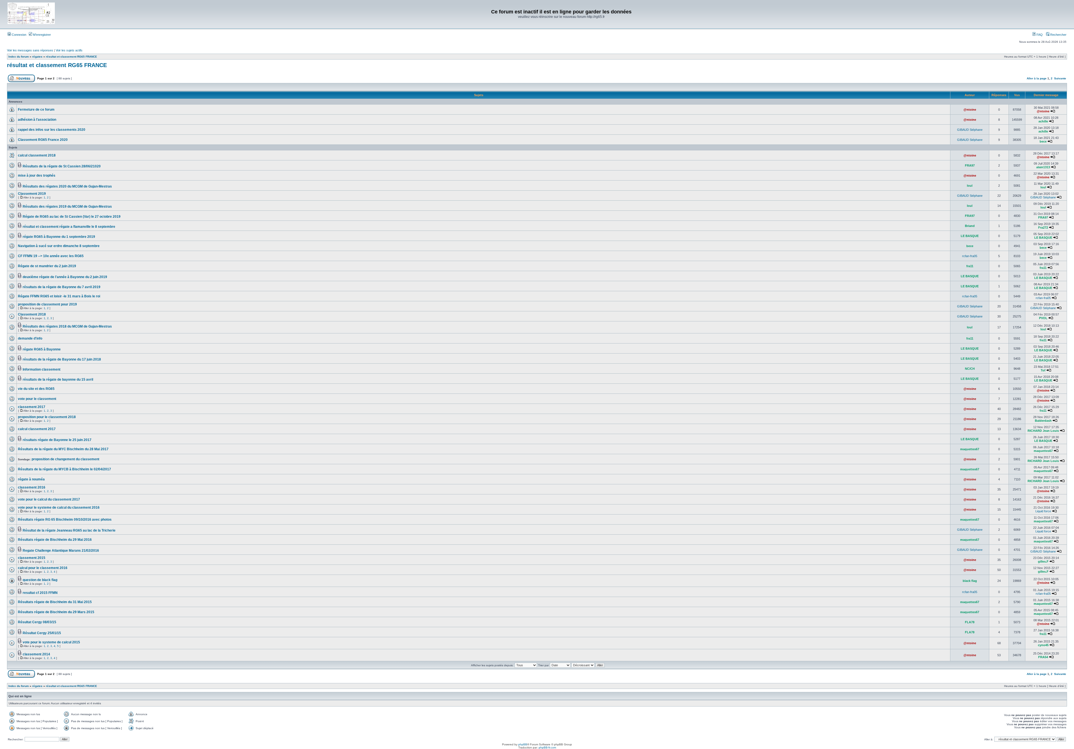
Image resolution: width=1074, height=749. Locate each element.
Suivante (1060, 78)
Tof (1043, 370)
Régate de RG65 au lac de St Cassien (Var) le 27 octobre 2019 (72, 217)
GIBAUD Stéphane (970, 129)
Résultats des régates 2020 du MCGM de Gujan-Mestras (67, 186)
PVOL (1043, 318)
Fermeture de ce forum (36, 110)
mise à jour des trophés (36, 175)
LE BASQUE (970, 236)
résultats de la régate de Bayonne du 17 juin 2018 (62, 359)
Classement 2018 (32, 314)
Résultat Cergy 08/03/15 (37, 622)
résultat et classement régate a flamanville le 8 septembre (69, 227)
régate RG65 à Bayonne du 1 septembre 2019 (59, 237)
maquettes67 (969, 449)
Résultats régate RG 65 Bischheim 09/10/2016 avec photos (65, 520)
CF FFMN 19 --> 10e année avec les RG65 (51, 256)
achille (1043, 121)
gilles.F (1043, 561)
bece (1043, 141)
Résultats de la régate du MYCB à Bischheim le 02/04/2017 (64, 469)
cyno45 (1043, 645)
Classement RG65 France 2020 (43, 140)
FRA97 (970, 165)
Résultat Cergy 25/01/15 (42, 633)
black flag (970, 580)
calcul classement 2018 (37, 155)
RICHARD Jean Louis (1043, 430)
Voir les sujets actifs (69, 50)
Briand (970, 225)
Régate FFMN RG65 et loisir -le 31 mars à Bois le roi (59, 296)
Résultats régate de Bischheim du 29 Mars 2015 (56, 612)
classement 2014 (36, 654)
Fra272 (1043, 227)
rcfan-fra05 (969, 256)
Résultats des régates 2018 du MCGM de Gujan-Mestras (67, 326)
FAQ (1039, 34)
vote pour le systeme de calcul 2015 (51, 642)
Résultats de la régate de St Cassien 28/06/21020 (62, 166)
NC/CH (970, 368)
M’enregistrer (41, 34)
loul (969, 185)
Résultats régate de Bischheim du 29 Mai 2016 (55, 540)
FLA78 (969, 622)
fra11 (969, 266)
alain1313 (1043, 167)
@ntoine (970, 109)
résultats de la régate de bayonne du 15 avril (58, 379)
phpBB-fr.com (547, 747)
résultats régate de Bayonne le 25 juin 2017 (57, 440)
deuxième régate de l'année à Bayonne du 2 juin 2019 (65, 277)
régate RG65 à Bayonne (42, 349)
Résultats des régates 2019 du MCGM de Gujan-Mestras (67, 206)
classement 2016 (31, 487)
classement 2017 (31, 407)
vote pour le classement (37, 399)
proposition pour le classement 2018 (47, 417)
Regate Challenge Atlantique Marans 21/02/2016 (61, 551)
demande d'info (30, 338)
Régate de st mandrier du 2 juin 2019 (47, 266)
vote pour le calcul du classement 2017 (49, 499)
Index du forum (18, 56)
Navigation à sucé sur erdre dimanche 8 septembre (59, 246)
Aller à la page (1037, 78)
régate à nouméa (31, 479)
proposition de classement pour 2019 (47, 304)
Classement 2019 (32, 194)
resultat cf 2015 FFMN (40, 593)
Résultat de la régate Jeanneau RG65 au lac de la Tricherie (69, 530)
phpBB (522, 744)
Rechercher (1057, 34)
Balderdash (1043, 420)
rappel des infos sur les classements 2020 (51, 130)
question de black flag (40, 580)
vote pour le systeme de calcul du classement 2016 (59, 507)
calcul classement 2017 (37, 429)
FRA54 (1043, 657)
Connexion (18, 34)
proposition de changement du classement (65, 459)
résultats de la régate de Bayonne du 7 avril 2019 (61, 287)
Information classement (41, 369)
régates (37, 56)
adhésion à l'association (37, 120)
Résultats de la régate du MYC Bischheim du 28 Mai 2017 (63, 449)
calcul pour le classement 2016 (42, 568)
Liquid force (1043, 511)
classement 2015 (31, 558)
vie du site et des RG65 (36, 389)
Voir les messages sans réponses (30, 50)
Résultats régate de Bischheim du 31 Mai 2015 (55, 602)
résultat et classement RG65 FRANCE (71, 56)
